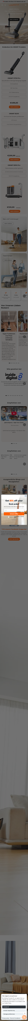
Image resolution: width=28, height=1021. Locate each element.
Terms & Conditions (15, 1018)
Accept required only (9, 1010)
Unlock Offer (14, 514)
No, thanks (14, 519)
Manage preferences (9, 1014)
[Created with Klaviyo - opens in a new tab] (14, 525)
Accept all (6, 1007)
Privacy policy (5, 1018)
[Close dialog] (25, 496)
